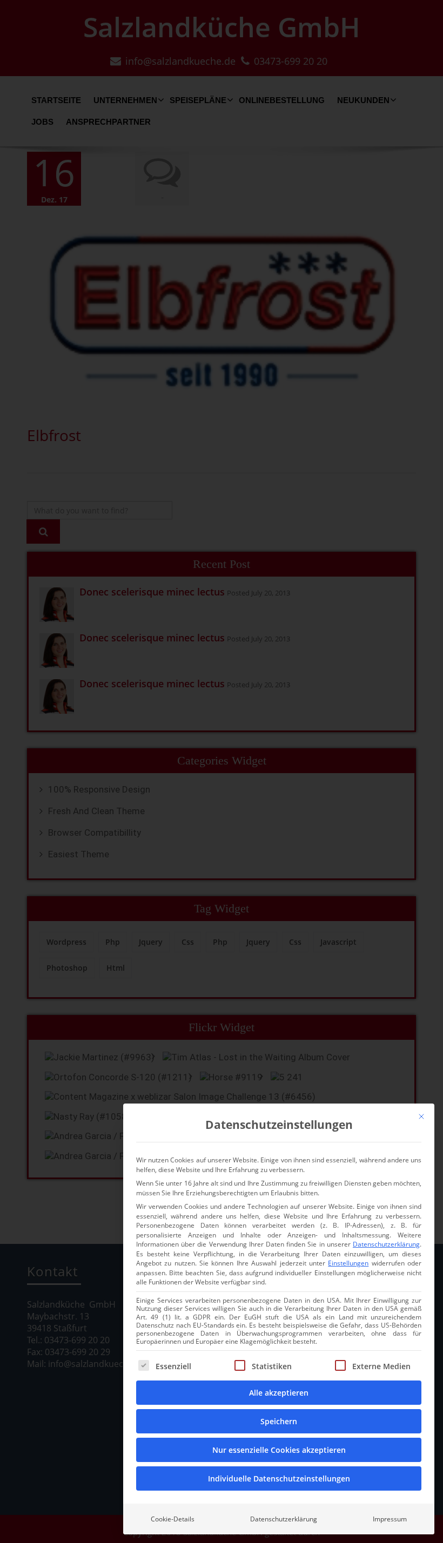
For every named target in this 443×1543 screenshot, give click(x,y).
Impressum (390, 1519)
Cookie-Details (172, 1519)
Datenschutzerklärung (386, 1244)
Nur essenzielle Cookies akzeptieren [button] (279, 1450)
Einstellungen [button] (348, 1263)
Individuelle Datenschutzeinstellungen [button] (279, 1478)
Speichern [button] (278, 1421)
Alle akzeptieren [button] (278, 1393)
